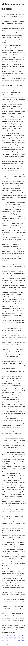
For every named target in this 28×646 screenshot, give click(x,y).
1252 (15, 637)
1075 (19, 635)
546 (7, 640)
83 (2, 637)
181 (7, 644)
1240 (3, 642)
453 (15, 640)
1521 (10, 637)
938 (3, 638)
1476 (11, 638)
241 (11, 640)
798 (7, 635)
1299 (3, 640)
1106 (19, 637)
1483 (3, 644)
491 (3, 635)
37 (7, 642)
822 (11, 635)
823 (14, 642)
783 (14, 635)
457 (22, 635)
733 (23, 638)
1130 (23, 640)
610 (7, 638)
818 (15, 638)
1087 (19, 638)
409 (23, 637)
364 (6, 637)
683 (11, 642)
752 (22, 642)
